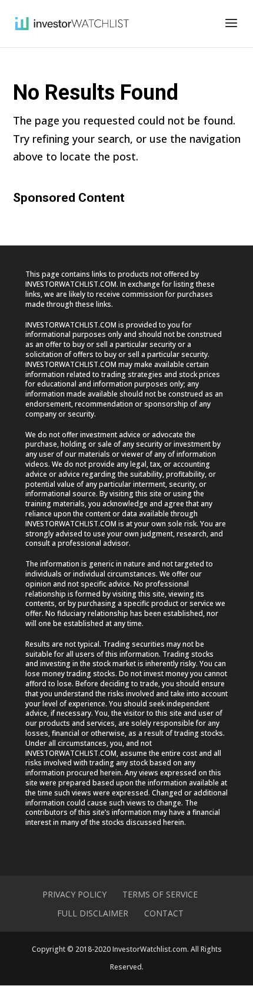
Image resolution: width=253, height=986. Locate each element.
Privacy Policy (74, 894)
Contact (164, 913)
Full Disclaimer (92, 913)
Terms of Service (160, 894)
